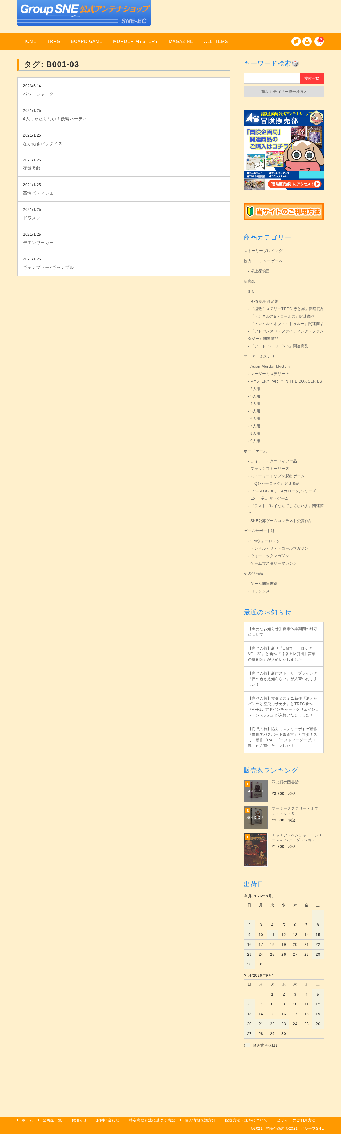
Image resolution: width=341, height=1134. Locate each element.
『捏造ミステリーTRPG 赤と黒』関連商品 (287, 309)
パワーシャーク (38, 94)
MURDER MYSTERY (135, 41)
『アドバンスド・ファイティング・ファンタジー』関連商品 (286, 335)
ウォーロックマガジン (269, 556)
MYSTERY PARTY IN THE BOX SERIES (286, 381)
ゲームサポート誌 (259, 531)
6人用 (255, 418)
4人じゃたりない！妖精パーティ (55, 119)
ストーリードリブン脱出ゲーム (277, 476)
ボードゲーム (255, 451)
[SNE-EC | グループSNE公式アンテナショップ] (84, 19)
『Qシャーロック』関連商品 (275, 483)
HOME (29, 41)
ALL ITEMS (216, 41)
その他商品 (253, 573)
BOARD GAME (87, 41)
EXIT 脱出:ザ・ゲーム (269, 498)
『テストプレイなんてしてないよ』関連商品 (286, 509)
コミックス (260, 591)
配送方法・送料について (246, 1120)
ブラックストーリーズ (269, 468)
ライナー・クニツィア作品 (273, 461)
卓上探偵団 (260, 271)
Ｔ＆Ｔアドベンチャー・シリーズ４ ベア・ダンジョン (297, 837)
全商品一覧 (52, 1120)
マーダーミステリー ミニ (272, 374)
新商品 (249, 281)
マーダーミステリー (261, 356)
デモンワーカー (38, 242)
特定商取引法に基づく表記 (152, 1120)
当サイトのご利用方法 (296, 1120)
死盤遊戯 (31, 168)
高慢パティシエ (38, 193)
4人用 (255, 403)
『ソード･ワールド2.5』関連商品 (279, 346)
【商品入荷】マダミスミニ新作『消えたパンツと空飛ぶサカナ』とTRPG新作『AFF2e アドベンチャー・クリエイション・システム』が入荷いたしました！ (283, 706)
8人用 (255, 433)
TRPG (53, 41)
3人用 (255, 396)
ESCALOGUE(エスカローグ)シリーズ (283, 491)
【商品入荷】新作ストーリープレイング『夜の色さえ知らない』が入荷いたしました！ (283, 679)
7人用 (255, 426)
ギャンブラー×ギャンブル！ (50, 267)
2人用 (255, 389)
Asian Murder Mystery (270, 366)
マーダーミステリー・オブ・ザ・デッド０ (297, 810)
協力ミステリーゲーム (263, 261)
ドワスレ (31, 218)
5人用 (255, 411)
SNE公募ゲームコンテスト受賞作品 (281, 521)
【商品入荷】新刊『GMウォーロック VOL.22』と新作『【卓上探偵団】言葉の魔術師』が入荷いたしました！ (282, 654)
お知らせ (79, 1120)
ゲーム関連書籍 (264, 583)
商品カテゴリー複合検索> (283, 91)
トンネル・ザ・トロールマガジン (279, 548)
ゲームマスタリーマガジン (273, 563)
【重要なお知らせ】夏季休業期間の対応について (283, 631)
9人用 (255, 441)
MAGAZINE (181, 41)
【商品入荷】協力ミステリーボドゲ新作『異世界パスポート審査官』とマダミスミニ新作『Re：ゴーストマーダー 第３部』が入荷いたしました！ (283, 737)
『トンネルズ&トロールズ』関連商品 (282, 316)
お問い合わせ (107, 1120)
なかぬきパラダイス (43, 143)
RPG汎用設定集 (264, 301)
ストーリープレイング (263, 251)
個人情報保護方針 (200, 1120)
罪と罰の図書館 (285, 782)
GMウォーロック (265, 541)
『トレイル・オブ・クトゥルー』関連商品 (287, 324)
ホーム (27, 1120)
